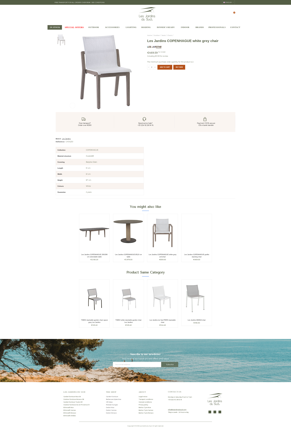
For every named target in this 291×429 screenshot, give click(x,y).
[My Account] (229, 13)
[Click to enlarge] (72, 105)
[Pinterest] (219, 412)
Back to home (231, 35)
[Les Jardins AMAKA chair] (196, 298)
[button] (73, 305)
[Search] (224, 13)
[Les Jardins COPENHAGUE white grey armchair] (162, 233)
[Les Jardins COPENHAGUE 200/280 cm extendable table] (94, 233)
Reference (60, 142)
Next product (233, 35)
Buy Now (179, 67)
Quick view (104, 217)
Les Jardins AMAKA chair (197, 320)
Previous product (228, 35)
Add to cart (165, 67)
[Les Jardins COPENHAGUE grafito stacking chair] (196, 233)
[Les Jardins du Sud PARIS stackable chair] (162, 298)
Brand (58, 139)
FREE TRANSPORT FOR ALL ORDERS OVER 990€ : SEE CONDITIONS (80, 2)
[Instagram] (214, 412)
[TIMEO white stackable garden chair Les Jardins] (128, 298)
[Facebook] (209, 412)
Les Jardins (66, 139)
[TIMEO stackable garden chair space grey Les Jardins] (94, 298)
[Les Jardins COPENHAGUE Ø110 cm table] (128, 233)
